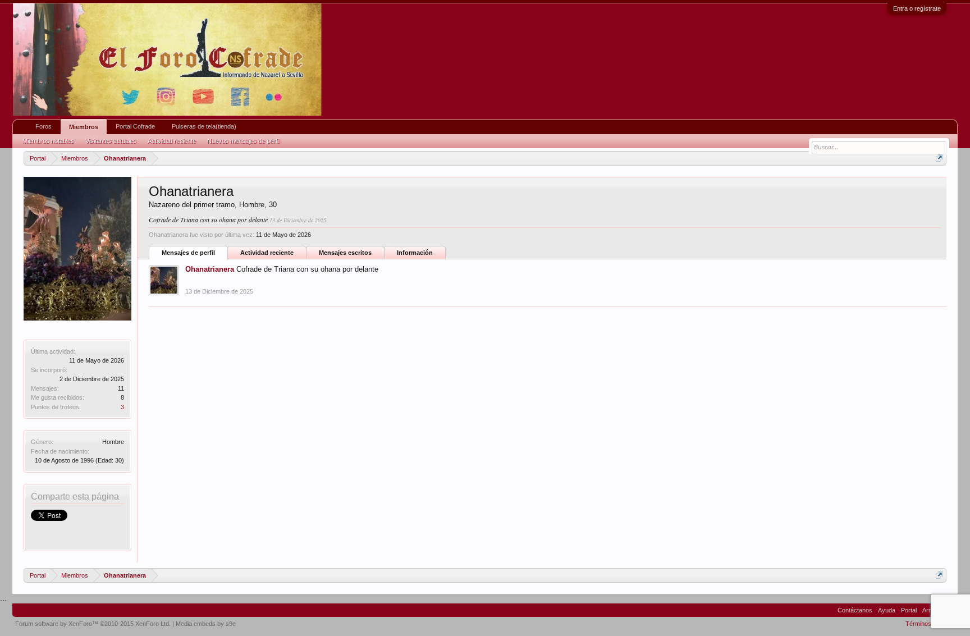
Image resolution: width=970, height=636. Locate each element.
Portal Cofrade (135, 126)
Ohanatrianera (209, 269)
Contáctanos (855, 610)
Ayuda (886, 610)
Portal (909, 610)
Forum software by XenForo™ (93, 623)
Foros (43, 126)
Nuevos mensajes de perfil (243, 141)
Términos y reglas (930, 623)
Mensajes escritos (345, 252)
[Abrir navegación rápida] (939, 158)
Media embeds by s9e (206, 623)
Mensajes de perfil (188, 252)
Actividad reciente (267, 252)
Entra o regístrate (917, 8)
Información (415, 252)
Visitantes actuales (110, 141)
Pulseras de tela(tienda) (204, 126)
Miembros (83, 126)
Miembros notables (48, 141)
